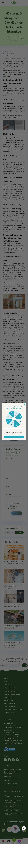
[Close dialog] (24, 404)
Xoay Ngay (14, 436)
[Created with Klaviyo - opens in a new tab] (14, 440)
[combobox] (5, 429)
